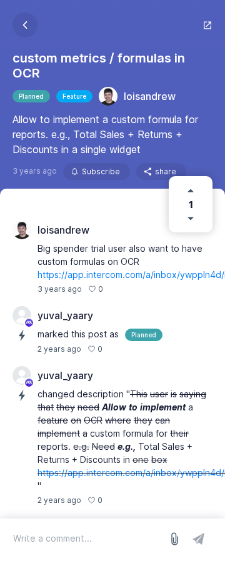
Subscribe (101, 171)
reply (119, 289)
